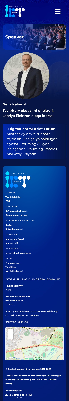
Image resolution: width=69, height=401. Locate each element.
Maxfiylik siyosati (14, 271)
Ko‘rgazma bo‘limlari (16, 211)
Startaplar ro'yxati (14, 239)
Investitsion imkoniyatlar (18, 253)
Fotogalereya (12, 263)
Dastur (8, 225)
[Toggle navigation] (57, 11)
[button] (10, 331)
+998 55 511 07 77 (14, 286)
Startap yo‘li (11, 243)
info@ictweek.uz (14, 300)
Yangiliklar (10, 267)
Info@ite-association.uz (17, 296)
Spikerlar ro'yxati (14, 229)
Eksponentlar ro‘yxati (16, 215)
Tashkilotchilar (13, 197)
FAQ (7, 201)
